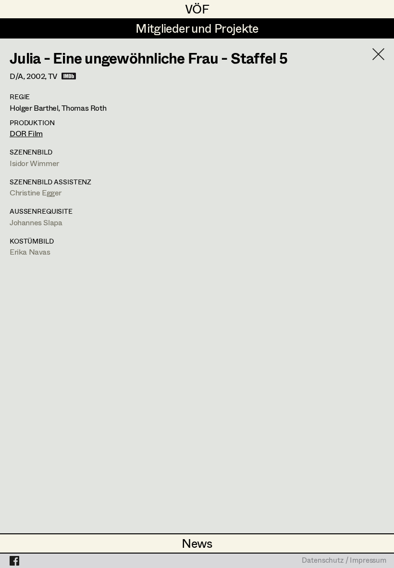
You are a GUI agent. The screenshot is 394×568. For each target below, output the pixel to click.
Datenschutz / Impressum (344, 561)
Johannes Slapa (36, 222)
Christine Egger (36, 192)
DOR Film (26, 133)
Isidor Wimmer (34, 163)
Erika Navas (30, 251)
